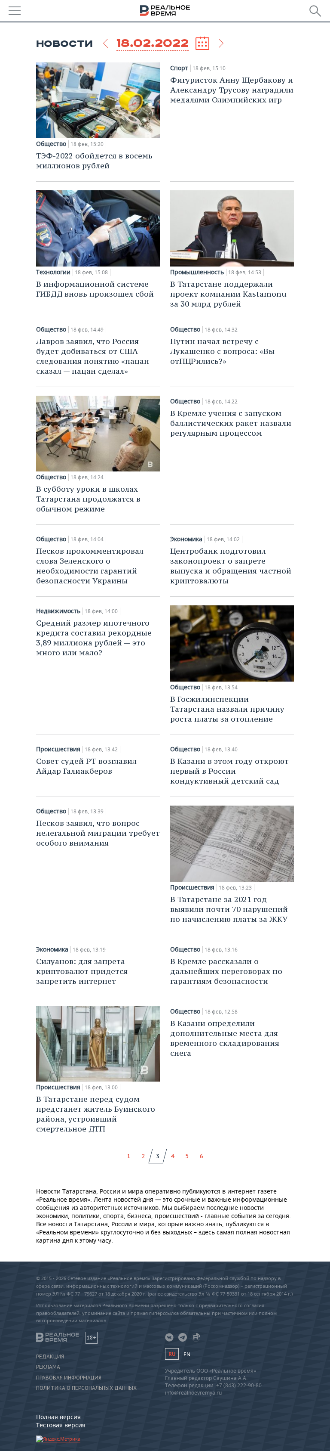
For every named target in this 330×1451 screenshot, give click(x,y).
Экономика (186, 539)
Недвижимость (58, 611)
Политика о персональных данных (86, 1388)
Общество (51, 143)
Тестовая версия (61, 1425)
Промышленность (197, 272)
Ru (171, 1354)
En (186, 1354)
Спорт (179, 68)
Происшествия (58, 749)
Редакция (50, 1357)
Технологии (53, 272)
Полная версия (58, 1417)
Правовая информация (68, 1378)
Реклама (48, 1367)
